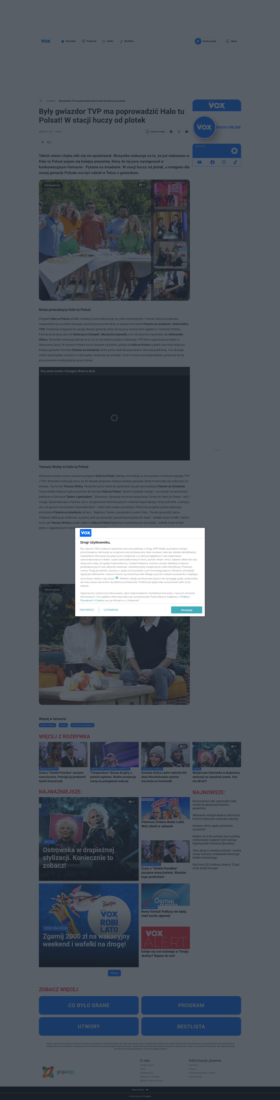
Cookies (99, 600)
